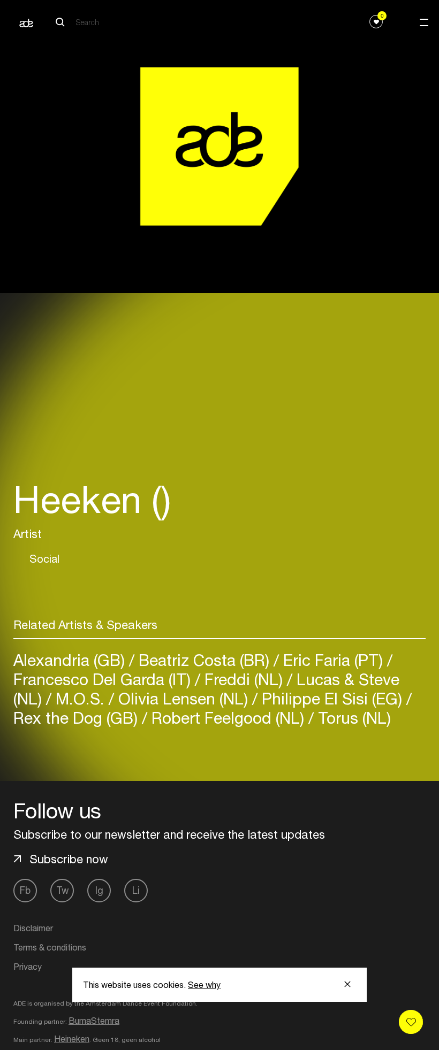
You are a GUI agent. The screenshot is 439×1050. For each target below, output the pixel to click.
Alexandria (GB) (71, 659)
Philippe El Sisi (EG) (332, 698)
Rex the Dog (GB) (77, 717)
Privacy (27, 966)
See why (204, 985)
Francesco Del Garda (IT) (104, 679)
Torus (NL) (352, 717)
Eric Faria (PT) (333, 659)
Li (136, 890)
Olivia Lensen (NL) (183, 698)
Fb (25, 890)
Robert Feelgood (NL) (227, 717)
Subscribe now (68, 859)
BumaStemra (94, 1020)
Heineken (71, 1039)
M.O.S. (80, 698)
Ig (99, 890)
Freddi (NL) (243, 679)
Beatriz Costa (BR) (204, 659)
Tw (62, 890)
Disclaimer (33, 928)
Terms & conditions (49, 947)
